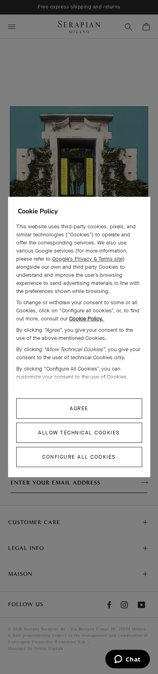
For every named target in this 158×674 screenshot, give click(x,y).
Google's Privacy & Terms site (87, 258)
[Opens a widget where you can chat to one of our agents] (127, 660)
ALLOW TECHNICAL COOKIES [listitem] (79, 432)
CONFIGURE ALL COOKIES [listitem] (79, 456)
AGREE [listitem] (79, 408)
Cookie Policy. (87, 318)
